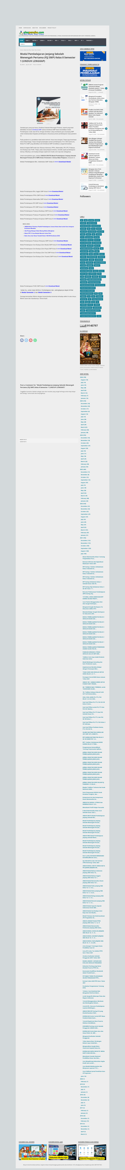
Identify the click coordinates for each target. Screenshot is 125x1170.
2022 (83, 503)
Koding (91, 259)
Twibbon (97, 304)
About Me (35, 28)
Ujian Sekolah (97, 307)
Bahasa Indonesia (85, 226)
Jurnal (97, 251)
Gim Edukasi (89, 237)
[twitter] (26, 340)
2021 (83, 538)
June (83, 385)
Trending (89, 40)
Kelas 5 (102, 254)
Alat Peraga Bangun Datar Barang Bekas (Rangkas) (39, 231)
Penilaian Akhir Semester (87, 285)
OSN (82, 276)
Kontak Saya (27, 28)
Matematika (84, 268)
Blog (93, 228)
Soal (69, 40)
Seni (93, 302)
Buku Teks (100, 231)
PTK (89, 296)
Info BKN (96, 237)
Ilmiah (42, 40)
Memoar (95, 271)
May (83, 388)
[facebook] (22, 340)
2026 (83, 377)
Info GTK (97, 240)
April (83, 390)
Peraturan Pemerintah (87, 293)
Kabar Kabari (84, 254)
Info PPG (83, 245)
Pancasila (87, 276)
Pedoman (83, 279)
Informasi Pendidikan (86, 248)
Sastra (34, 40)
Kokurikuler (99, 259)
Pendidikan (84, 282)
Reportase (83, 299)
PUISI (93, 296)
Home (20, 28)
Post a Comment (37, 64)
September (85, 411)
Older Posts (23, 441)
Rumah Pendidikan (97, 299)
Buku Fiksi (83, 231)
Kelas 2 (96, 254)
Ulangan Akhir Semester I (93, 310)
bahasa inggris (96, 226)
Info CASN (83, 240)
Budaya (99, 228)
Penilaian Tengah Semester (88, 288)
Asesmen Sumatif (92, 223)
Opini (99, 273)
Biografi (83, 228)
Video (99, 316)
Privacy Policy (52, 28)
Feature (99, 234)
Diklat (88, 234)
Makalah (97, 265)
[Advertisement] (62, 12)
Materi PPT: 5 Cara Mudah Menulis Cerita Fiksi (37, 233)
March (84, 393)
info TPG (97, 245)
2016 (82, 1116)
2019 (82, 1084)
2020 (82, 1079)
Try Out (90, 304)
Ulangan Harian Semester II (88, 313)
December (85, 403)
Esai (93, 234)
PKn (96, 293)
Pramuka (83, 296)
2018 (82, 1094)
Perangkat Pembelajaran (87, 290)
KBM (91, 254)
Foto (82, 237)
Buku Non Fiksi (92, 231)
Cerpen (83, 234)
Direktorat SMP (36, 129)
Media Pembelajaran (86, 271)
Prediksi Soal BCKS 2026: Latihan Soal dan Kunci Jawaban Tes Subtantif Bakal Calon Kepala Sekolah (96, 113)
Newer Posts (23, 439)
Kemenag (83, 257)
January (84, 398)
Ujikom (82, 310)
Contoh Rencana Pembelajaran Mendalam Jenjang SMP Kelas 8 (96, 186)
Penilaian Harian (100, 285)
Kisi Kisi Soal (84, 259)
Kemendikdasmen (92, 257)
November (85, 406)
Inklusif (96, 248)
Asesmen (83, 223)
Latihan (83, 265)
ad (81, 220)
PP (81, 40)
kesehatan (101, 257)
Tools (62, 40)
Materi (91, 268)
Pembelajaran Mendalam (94, 279)
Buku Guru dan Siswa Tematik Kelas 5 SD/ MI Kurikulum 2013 (42, 235)
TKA (97, 302)
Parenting (102, 276)
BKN (89, 228)
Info (76, 40)
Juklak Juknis (84, 251)
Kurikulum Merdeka (100, 262)
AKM (86, 220)
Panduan (95, 276)
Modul (101, 271)
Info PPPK (90, 245)
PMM (100, 293)
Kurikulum (89, 262)
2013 (82, 1123)
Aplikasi (91, 220)
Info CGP (90, 240)
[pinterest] (30, 340)
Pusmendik (99, 296)
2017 (82, 1108)
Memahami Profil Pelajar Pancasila (93, 807)
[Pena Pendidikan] (57, 33)
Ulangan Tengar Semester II (88, 316)
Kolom (49, 40)
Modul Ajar (84, 273)
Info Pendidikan (96, 242)
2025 (83, 401)
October (85, 409)
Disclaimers (42, 28)
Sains (82, 302)
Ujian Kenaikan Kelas (86, 307)
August (84, 380)
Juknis (91, 251)
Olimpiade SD (92, 273)
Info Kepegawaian (85, 242)
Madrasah (89, 265)
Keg (56, 40)
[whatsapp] (35, 340)
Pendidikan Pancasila (94, 282)
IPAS (102, 248)
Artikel (97, 220)
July (83, 382)
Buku (27, 40)
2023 (83, 469)
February (84, 395)
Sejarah (88, 302)
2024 (83, 435)
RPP (89, 299)
